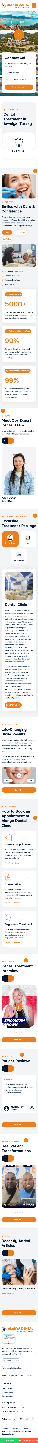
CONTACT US (12, 705)
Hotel (28, 543)
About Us (13, 1375)
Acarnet (5, 1431)
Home (4, 1375)
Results (29, 1375)
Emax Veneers (7, 1392)
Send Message (18, 87)
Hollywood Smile (8, 1396)
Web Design (14, 1431)
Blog (21, 1375)
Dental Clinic (10, 543)
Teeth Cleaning (8, 1388)
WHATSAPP (9, 1440)
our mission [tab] (20, 232)
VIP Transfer (19, 560)
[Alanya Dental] (16, 5)
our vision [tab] (7, 232)
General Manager (8, 501)
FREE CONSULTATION (28, 1440)
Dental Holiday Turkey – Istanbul (18, 1288)
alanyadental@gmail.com (12, 1368)
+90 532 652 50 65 (11, 1360)
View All (17, 790)
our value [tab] (7, 239)
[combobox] (9, 79)
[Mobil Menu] (34, 5)
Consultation (13, 884)
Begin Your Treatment (18, 924)
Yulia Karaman (9, 498)
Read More (6, 1294)
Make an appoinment (18, 844)
